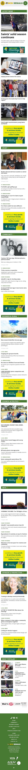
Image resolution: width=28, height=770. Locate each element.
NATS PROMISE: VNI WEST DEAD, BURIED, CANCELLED (12, 425)
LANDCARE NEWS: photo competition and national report (12, 372)
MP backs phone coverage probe (10, 450)
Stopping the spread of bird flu (9, 353)
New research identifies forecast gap (11, 340)
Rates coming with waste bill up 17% (11, 459)
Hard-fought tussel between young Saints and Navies (13, 123)
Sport (4, 148)
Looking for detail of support (9, 630)
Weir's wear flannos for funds (20, 664)
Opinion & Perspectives (12, 572)
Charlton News (5, 277)
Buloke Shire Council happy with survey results (12, 440)
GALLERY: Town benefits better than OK (12, 525)
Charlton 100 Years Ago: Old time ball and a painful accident (13, 258)
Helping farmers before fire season (11, 76)
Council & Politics (10, 401)
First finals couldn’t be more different (11, 206)
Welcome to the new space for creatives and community (13, 543)
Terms (11, 752)
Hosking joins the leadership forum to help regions (13, 99)
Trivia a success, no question (9, 270)
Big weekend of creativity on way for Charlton (14, 534)
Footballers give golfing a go (9, 187)
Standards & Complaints (14, 750)
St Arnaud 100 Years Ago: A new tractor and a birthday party (14, 288)
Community (7, 234)
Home (14, 733)
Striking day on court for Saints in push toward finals (12, 196)
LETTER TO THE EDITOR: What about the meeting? (12, 610)
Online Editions (14, 737)
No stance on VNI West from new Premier (12, 362)
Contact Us (14, 741)
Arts (4, 488)
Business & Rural (9, 316)
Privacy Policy (16, 752)
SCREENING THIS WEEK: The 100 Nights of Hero (14, 511)
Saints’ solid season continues (13, 35)
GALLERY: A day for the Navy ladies (10, 279)
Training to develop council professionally (12, 596)
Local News (4, 351)
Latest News (7, 11)
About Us (14, 739)
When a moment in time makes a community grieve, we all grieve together (13, 621)
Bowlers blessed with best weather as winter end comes (13, 172)
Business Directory (14, 735)
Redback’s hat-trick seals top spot (20, 691)
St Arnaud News (5, 184)
